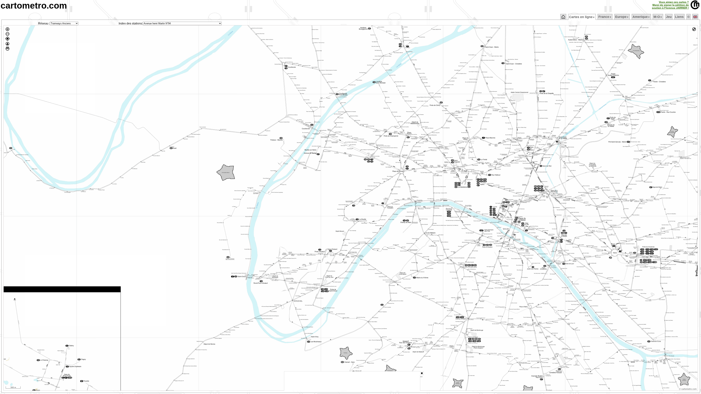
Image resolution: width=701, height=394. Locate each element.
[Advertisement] (352, 381)
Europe (622, 17)
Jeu (669, 17)
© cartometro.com (688, 389)
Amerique (641, 17)
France (605, 17)
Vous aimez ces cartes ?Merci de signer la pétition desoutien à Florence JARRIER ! (670, 5)
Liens (679, 17)
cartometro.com (34, 5)
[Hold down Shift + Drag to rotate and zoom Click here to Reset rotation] (7, 44)
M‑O (658, 17)
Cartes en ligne (582, 17)
